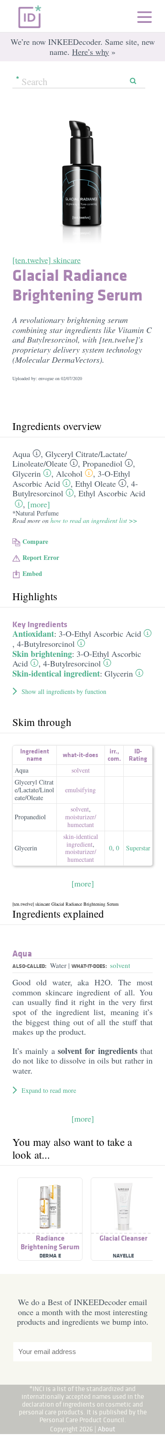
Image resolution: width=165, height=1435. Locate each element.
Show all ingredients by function (64, 691)
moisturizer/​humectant (80, 820)
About (107, 1428)
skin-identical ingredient (80, 840)
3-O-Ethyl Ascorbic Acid (100, 633)
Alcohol (69, 473)
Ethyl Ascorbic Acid (111, 493)
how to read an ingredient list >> (93, 520)
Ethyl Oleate (95, 483)
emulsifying (80, 789)
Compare (35, 541)
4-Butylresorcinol (46, 643)
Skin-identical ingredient (56, 673)
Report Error (40, 557)
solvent (81, 770)
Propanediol (102, 463)
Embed (32, 573)
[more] (39, 504)
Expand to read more (49, 1090)
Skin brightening (42, 654)
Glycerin (26, 473)
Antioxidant (33, 634)
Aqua (21, 453)
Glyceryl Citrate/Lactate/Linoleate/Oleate (34, 790)
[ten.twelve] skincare (46, 259)
